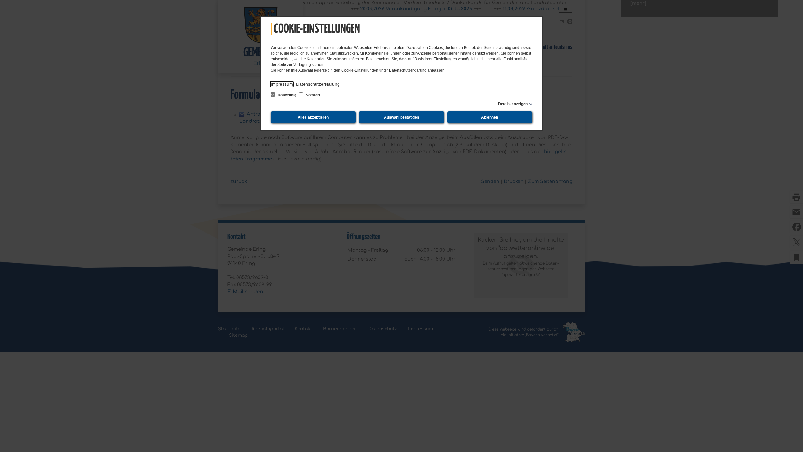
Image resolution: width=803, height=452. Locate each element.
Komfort (312, 95)
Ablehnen (489, 117)
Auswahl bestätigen (401, 117)
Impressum (282, 84)
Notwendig (287, 95)
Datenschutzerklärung (318, 84)
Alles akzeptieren (313, 117)
